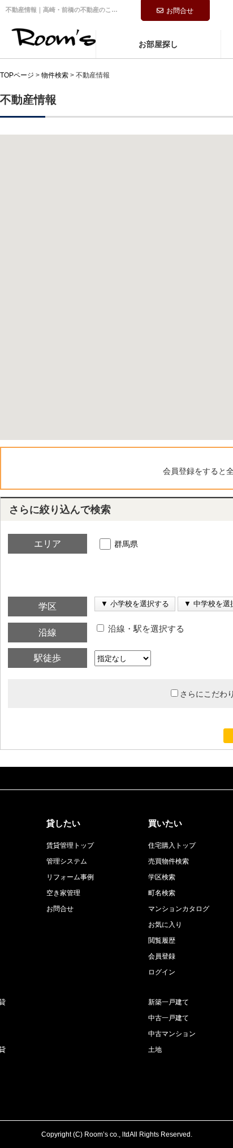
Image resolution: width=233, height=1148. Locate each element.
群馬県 (126, 544)
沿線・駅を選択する (145, 628)
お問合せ (179, 11)
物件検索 (54, 75)
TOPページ (17, 75)
